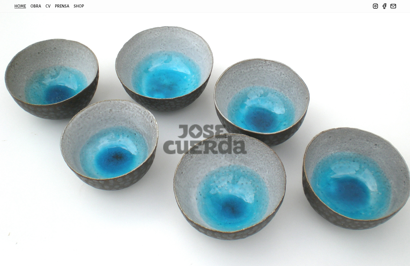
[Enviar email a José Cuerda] (393, 6)
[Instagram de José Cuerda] (375, 6)
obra (35, 6)
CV (47, 6)
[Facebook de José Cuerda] (384, 6)
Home (20, 6)
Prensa (62, 6)
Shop (79, 6)
